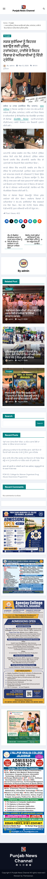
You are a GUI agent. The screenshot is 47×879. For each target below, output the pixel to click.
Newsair (17, 876)
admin (12, 66)
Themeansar (28, 876)
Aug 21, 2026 (22, 319)
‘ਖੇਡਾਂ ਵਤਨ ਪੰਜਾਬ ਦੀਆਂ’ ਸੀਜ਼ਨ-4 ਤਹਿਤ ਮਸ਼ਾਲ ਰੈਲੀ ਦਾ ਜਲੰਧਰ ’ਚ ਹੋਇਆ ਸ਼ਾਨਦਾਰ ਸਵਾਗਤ (23, 313)
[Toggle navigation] (4, 8)
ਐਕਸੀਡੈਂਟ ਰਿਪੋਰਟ (21, 119)
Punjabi (7, 36)
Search (9, 416)
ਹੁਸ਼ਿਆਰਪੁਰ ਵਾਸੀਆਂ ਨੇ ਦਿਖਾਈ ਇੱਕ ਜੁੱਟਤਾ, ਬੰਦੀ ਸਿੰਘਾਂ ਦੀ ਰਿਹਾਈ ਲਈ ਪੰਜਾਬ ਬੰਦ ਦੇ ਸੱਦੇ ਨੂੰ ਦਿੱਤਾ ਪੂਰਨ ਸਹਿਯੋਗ (23, 354)
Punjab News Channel (24, 10)
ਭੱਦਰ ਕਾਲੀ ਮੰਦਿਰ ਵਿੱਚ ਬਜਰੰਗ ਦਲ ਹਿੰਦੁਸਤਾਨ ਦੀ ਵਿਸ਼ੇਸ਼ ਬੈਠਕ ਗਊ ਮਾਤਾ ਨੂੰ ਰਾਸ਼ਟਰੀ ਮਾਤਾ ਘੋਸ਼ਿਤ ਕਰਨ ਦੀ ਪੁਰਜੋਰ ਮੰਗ (22, 397)
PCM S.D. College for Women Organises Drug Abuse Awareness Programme (21, 475)
